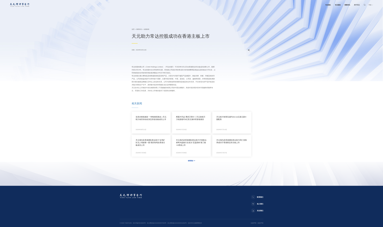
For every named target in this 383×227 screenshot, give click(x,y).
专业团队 (328, 5)
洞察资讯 (347, 5)
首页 (133, 29)
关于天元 (357, 5)
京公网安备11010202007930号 (156, 223)
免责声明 (260, 223)
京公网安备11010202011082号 (177, 223)
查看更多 (190, 160)
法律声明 (253, 223)
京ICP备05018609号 (139, 223)
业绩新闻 (146, 29)
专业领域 (338, 5)
